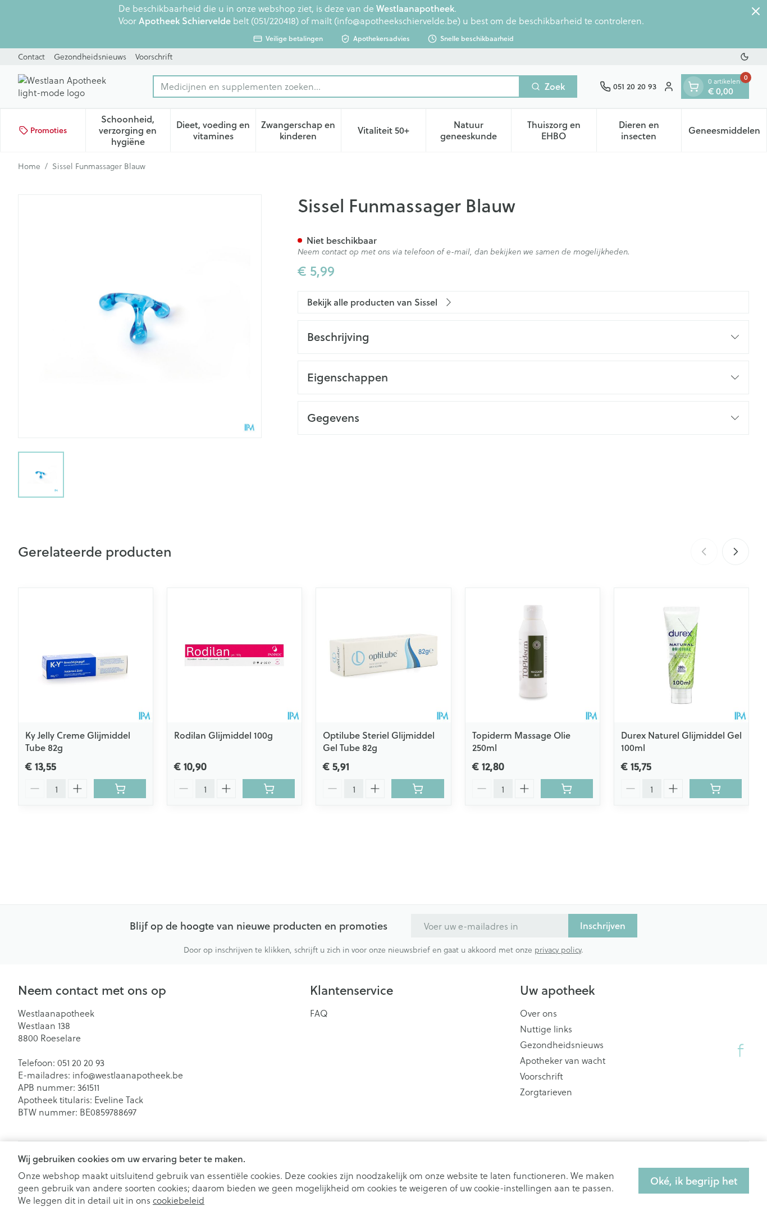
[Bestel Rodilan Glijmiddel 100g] (269, 788)
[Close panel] (756, 11)
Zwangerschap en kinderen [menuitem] (300, 130)
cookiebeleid (178, 1200)
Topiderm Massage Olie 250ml (521, 741)
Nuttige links (546, 1029)
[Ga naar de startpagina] (74, 86)
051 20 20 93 (80, 1062)
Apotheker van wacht (562, 1060)
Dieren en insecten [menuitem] (650, 130)
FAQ (319, 1013)
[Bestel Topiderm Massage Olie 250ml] (567, 788)
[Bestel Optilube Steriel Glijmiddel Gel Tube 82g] (417, 788)
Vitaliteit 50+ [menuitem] (392, 133)
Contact (31, 56)
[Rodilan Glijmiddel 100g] (234, 655)
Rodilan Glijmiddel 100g (223, 735)
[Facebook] (740, 1050)
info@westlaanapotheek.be (127, 1074)
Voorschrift (153, 56)
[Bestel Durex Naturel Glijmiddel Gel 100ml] (716, 788)
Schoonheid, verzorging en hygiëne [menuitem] (134, 130)
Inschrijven (603, 925)
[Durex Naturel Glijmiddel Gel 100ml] (681, 655)
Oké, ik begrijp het (693, 1180)
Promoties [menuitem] (48, 130)
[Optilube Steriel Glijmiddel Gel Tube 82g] (383, 655)
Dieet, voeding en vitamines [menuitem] (215, 130)
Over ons (538, 1013)
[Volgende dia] (735, 551)
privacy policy (558, 949)
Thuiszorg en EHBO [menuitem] (561, 130)
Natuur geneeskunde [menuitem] (475, 130)
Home (29, 166)
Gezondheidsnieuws (90, 56)
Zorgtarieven (546, 1092)
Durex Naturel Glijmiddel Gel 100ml (681, 741)
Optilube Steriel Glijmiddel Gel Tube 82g (379, 741)
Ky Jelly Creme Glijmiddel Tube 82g (77, 741)
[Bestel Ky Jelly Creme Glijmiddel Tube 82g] (120, 788)
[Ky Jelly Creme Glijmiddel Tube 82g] (86, 655)
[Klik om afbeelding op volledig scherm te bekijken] (140, 316)
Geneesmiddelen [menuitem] (727, 133)
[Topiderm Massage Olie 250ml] (532, 655)
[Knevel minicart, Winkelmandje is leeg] (693, 86)
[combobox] (336, 86)
